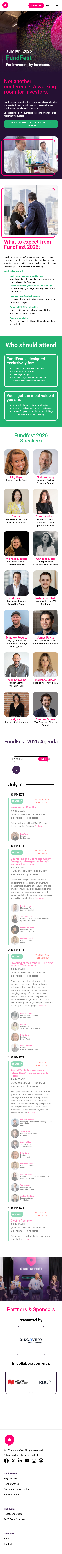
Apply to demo (11, 1494)
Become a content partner (17, 1489)
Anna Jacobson (45, 516)
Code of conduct (29, 1455)
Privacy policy (11, 1455)
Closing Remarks (21, 1220)
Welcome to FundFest (24, 807)
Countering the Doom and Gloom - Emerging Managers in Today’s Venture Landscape (32, 861)
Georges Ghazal (45, 719)
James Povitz (45, 637)
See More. (39, 826)
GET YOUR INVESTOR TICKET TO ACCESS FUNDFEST (31, 124)
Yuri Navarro (16, 598)
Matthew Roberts (16, 637)
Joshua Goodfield (46, 598)
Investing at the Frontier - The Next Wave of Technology (32, 964)
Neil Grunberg (45, 477)
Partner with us (11, 1484)
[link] (49, 5)
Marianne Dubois (45, 680)
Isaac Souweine (16, 680)
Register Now (10, 1478)
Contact (8, 1544)
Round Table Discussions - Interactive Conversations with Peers (29, 1073)
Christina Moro (45, 559)
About (7, 1538)
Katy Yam (16, 719)
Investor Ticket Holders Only (42, 801)
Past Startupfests (13, 1514)
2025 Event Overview (14, 1519)
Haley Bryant (16, 477)
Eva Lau (16, 516)
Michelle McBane (16, 559)
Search (43, 759)
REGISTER (36, 5)
